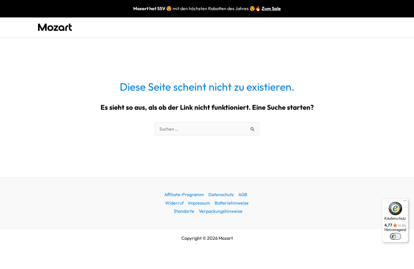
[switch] (395, 236)
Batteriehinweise (232, 203)
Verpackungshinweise (220, 211)
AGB (242, 194)
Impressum (199, 203)
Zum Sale (271, 8)
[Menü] (405, 202)
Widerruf (174, 203)
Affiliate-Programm (184, 194)
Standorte (184, 211)
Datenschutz (221, 194)
